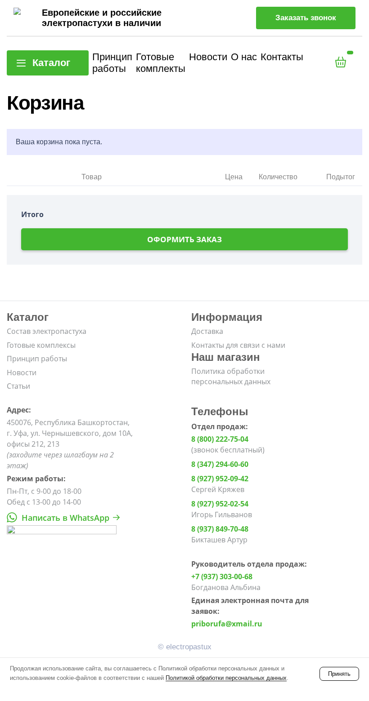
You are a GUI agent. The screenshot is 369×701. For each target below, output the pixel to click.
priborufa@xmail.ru (226, 624)
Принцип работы (112, 62)
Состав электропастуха (46, 331)
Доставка (207, 331)
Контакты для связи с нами (238, 345)
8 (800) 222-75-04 (219, 439)
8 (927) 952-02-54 (219, 504)
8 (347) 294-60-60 (219, 464)
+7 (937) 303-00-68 (221, 576)
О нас (244, 56)
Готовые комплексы (41, 345)
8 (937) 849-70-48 (219, 529)
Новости (208, 56)
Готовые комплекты (160, 62)
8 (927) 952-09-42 (219, 479)
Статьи (18, 386)
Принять (339, 673)
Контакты (282, 56)
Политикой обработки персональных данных (226, 677)
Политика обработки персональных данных (230, 376)
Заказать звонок (305, 17)
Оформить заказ (184, 239)
